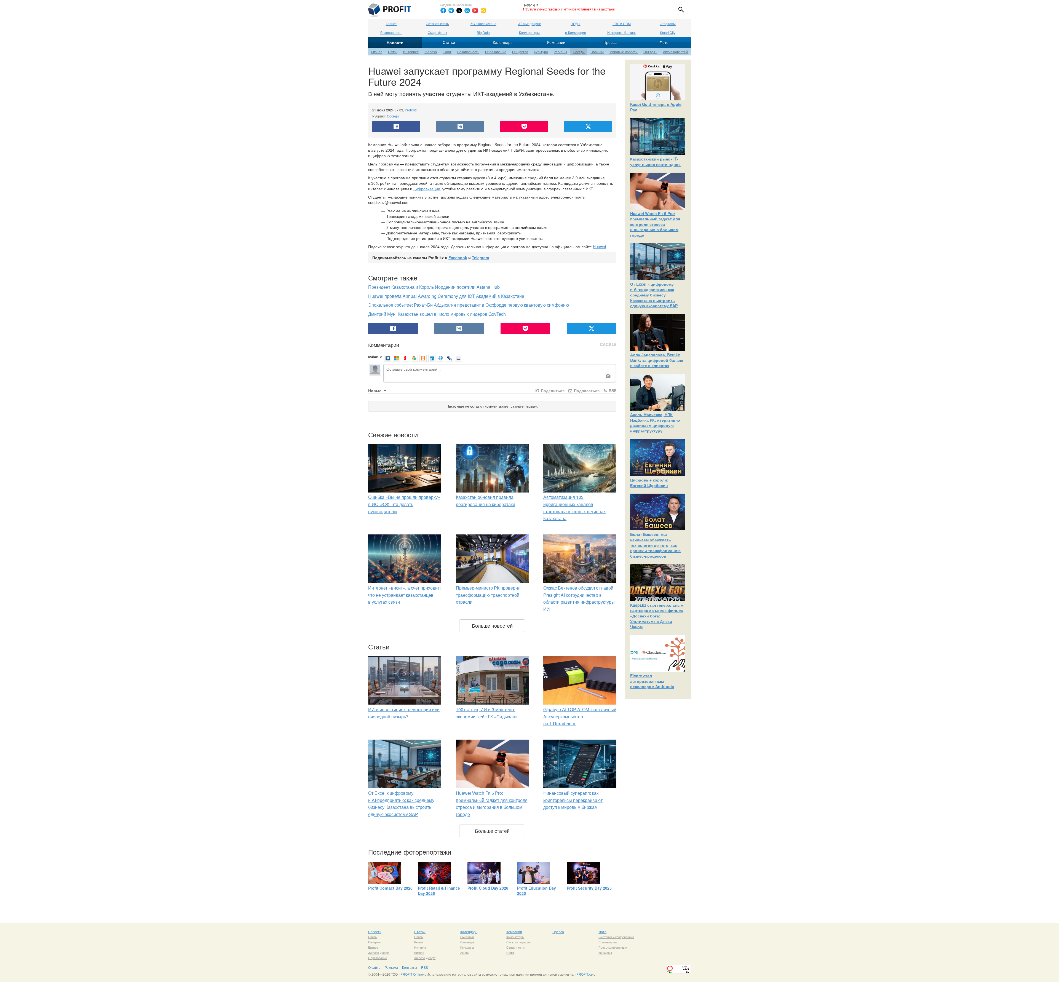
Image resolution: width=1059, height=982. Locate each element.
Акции (464, 952)
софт (385, 952)
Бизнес (376, 51)
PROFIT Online (411, 974)
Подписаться (586, 390)
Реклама (391, 967)
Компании (556, 42)
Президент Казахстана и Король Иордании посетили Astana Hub (434, 287)
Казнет (391, 23)
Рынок (418, 942)
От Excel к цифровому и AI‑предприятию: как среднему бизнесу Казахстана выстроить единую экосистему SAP (654, 294)
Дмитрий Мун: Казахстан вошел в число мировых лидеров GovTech (437, 314)
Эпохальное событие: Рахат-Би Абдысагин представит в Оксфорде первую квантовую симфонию (468, 305)
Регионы (560, 51)
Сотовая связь (437, 23)
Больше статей (492, 830)
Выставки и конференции (616, 937)
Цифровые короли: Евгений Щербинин (649, 482)
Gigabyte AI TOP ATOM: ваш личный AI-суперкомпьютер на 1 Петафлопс (579, 716)
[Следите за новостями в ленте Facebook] (443, 10)
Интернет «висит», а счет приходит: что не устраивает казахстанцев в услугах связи (404, 595)
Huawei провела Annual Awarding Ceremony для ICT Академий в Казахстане (446, 296)
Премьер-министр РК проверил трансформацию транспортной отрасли (488, 595)
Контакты (409, 967)
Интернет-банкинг (621, 32)
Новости (395, 42)
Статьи (449, 42)
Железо (430, 51)
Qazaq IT (650, 51)
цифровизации (426, 188)
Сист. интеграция (518, 942)
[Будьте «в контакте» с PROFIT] (467, 10)
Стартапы (668, 23)
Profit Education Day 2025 (536, 890)
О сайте (374, 967)
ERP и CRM (622, 23)
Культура (541, 51)
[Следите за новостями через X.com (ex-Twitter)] (459, 10)
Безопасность (391, 32)
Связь (392, 51)
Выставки (467, 937)
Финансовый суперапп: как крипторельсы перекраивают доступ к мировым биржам (573, 800)
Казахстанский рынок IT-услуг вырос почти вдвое (655, 161)
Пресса (610, 42)
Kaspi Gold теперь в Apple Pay (655, 107)
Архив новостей (675, 51)
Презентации (607, 942)
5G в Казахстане (483, 23)
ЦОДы (575, 23)
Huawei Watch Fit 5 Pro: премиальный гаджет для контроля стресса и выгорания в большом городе (655, 224)
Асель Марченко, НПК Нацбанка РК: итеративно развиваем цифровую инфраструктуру (655, 423)
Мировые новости (623, 51)
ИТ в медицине (529, 23)
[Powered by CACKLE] (608, 344)
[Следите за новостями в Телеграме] (451, 10)
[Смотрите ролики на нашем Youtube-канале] (475, 10)
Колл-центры (529, 32)
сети (521, 947)
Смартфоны (437, 32)
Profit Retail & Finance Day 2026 (439, 890)
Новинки (597, 51)
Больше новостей (492, 625)
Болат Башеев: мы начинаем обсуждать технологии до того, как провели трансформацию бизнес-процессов (655, 544)
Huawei (599, 246)
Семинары (467, 942)
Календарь (502, 42)
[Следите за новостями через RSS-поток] (483, 10)
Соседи (579, 51)
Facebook (457, 257)
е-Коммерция (575, 32)
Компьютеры (515, 937)
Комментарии (383, 344)
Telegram (480, 257)
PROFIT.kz (584, 974)
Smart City (667, 32)
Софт (447, 51)
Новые (375, 390)
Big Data (483, 32)
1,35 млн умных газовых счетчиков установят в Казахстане (569, 9)
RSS (612, 390)
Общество (520, 51)
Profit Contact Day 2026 (390, 888)
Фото (663, 42)
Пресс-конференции (612, 947)
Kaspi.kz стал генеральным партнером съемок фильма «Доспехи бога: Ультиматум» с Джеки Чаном (656, 615)
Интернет (411, 51)
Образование (495, 51)
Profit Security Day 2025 (589, 888)
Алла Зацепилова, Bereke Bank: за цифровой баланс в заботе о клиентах (656, 360)
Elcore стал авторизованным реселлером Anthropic (652, 681)
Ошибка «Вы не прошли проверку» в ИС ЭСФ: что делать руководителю (404, 504)
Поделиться (552, 390)
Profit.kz (411, 110)
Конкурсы (467, 947)
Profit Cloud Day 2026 (487, 888)
